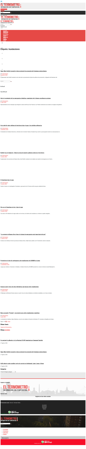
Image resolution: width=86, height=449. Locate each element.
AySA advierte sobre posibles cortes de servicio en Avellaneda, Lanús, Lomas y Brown (22, 363)
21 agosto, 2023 (4, 238)
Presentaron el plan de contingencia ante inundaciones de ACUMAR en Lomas (20, 260)
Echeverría (5, 35)
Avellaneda (5, 33)
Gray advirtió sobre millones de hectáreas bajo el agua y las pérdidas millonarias (21, 125)
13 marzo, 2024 (4, 211)
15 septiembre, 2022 (5, 264)
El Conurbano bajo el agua (7, 180)
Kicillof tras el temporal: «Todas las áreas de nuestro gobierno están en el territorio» (22, 153)
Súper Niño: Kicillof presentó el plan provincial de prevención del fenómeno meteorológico (24, 71)
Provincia (5, 12)
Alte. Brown (5, 31)
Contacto (2, 10)
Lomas (4, 38)
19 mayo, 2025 (4, 156)
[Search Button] (11, 24)
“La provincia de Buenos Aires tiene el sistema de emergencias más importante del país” (23, 234)
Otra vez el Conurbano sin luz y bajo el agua (12, 207)
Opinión (44, 409)
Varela (4, 69)
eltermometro (5, 73)
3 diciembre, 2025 (4, 129)
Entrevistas (44, 406)
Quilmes (5, 39)
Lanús (4, 37)
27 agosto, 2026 (4, 75)
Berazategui (6, 42)
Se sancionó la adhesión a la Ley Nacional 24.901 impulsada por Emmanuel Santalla (22, 340)
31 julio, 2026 (3, 102)
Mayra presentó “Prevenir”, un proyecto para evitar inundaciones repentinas (20, 313)
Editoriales (44, 407)
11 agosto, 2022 (4, 290)
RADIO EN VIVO (4, 9)
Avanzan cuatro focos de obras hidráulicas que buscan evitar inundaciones (20, 287)
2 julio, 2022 (3, 316)
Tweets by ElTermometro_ (6, 327)
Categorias (3, 371)
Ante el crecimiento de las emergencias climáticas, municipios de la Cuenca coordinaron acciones (26, 98)
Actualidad (44, 405)
